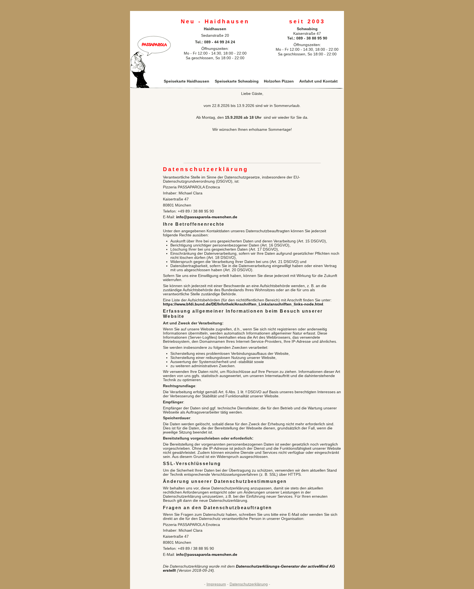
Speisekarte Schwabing (237, 81)
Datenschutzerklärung (249, 584)
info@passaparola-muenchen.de (206, 217)
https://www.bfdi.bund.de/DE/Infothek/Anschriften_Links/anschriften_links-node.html (243, 304)
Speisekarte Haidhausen (186, 81)
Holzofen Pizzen (279, 81)
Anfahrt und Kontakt (318, 81)
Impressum (216, 584)
